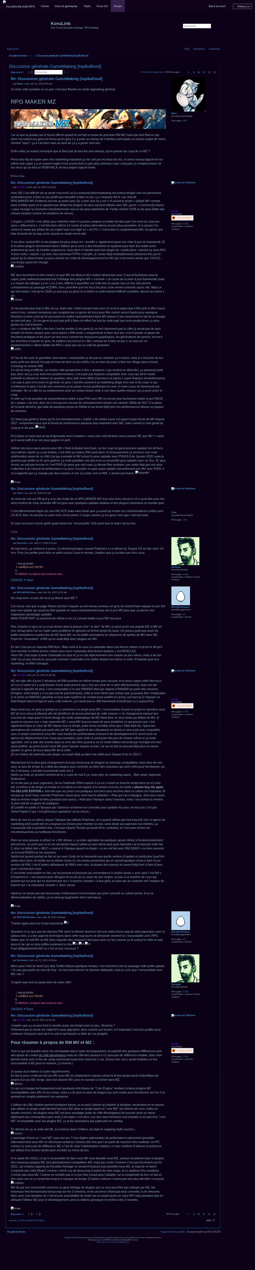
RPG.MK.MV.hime (180, 607)
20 (184, 614)
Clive (173, 512)
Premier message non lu (152, 72)
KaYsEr (174, 211)
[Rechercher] (212, 25)
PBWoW (73, 1237)
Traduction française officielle (108, 1242)
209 (185, 120)
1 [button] (188, 72)
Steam (29, 579)
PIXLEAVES (17, 579)
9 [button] (194, 72)
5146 (185, 574)
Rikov (174, 113)
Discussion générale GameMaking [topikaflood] (62, 55)
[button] (182, 72)
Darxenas (176, 567)
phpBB (104, 1240)
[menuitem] (19, 6)
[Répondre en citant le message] (163, 79)
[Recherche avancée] (216, 25)
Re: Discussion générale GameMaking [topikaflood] (56, 79)
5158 (185, 223)
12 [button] (209, 72)
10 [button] (198, 72)
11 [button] (203, 72)
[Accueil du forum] (28, 30)
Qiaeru (126, 1242)
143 (185, 519)
